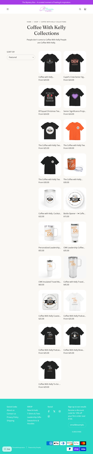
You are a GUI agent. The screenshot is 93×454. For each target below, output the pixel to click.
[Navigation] (7, 9)
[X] (54, 411)
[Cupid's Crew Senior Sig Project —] (75, 62)
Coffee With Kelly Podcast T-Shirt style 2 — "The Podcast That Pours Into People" (49, 350)
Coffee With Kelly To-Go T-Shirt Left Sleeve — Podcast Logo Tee (50, 384)
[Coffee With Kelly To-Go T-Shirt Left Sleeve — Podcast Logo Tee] (50, 369)
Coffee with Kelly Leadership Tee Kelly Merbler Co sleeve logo (48, 77)
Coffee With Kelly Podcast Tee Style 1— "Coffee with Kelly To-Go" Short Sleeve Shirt (74, 316)
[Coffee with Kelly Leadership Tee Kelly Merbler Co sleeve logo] (50, 62)
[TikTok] (48, 416)
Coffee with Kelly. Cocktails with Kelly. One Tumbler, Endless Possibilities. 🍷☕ (50, 213)
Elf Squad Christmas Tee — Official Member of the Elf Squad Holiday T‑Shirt (49, 111)
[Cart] (85, 9)
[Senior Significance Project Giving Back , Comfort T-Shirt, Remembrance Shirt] (75, 96)
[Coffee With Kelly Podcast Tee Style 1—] (75, 301)
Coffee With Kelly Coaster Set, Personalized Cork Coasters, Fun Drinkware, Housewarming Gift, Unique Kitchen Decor (49, 316)
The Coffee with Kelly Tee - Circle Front (50, 145)
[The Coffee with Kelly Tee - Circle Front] (50, 130)
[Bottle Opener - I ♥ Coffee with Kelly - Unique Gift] (75, 198)
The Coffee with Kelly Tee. (74, 145)
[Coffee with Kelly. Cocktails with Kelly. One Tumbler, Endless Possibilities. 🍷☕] (50, 198)
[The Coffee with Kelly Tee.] (75, 130)
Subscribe (76, 432)
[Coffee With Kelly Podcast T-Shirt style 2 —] (50, 335)
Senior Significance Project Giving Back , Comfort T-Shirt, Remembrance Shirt (75, 111)
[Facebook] (48, 411)
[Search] (80, 9)
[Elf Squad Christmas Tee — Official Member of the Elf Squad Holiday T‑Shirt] (50, 96)
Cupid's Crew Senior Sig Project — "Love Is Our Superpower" (74, 77)
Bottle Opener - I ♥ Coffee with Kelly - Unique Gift (74, 213)
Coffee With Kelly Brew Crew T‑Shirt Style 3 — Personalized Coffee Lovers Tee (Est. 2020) (73, 350)
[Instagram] (59, 411)
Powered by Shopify (34, 447)
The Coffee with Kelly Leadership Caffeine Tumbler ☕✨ (72, 179)
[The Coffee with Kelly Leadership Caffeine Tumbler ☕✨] (75, 164)
